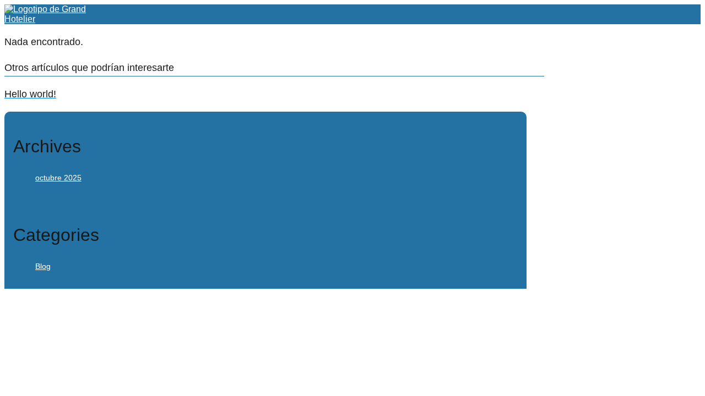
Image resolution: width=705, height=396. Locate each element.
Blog (43, 266)
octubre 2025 (58, 177)
